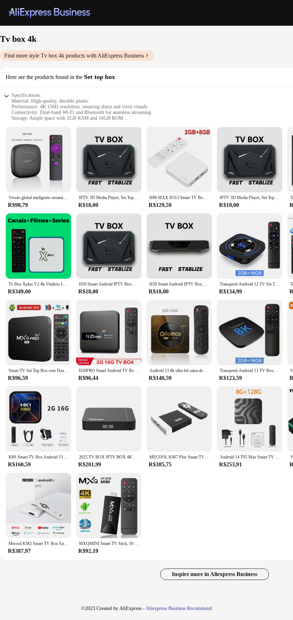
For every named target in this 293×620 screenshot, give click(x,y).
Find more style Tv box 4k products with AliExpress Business (74, 56)
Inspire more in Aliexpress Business (214, 574)
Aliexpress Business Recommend (179, 608)
